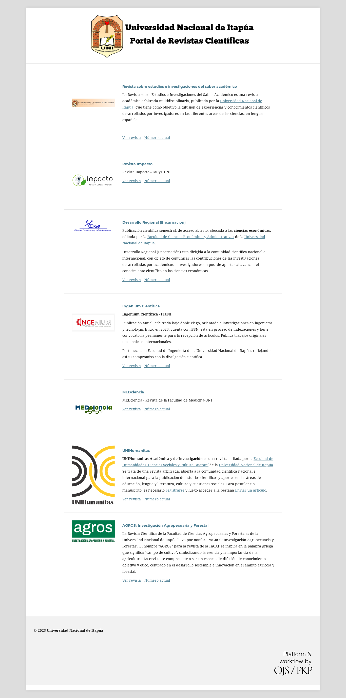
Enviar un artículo (250, 490)
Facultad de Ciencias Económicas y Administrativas (190, 236)
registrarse (175, 490)
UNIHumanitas (136, 450)
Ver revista (131, 137)
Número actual (157, 137)
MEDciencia (133, 392)
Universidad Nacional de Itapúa (246, 464)
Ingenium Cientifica (141, 306)
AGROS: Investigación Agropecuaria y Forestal (165, 525)
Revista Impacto (137, 164)
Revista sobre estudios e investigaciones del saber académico (179, 86)
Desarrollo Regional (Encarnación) (154, 222)
